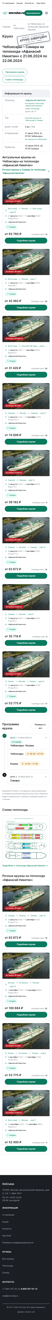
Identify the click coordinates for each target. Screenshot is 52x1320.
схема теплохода (32, 108)
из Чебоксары (19, 26)
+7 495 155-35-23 (11, 1289)
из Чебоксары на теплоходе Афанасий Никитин (38, 27)
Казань (11, 681)
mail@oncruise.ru (10, 1296)
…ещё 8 (30, 614)
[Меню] (46, 13)
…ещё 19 (12, 212)
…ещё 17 (42, 413)
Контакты (29, 3)
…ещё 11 (32, 279)
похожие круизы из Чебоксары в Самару (34, 119)
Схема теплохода (14, 79)
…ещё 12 (40, 681)
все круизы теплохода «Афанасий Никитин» (34, 104)
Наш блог (40, 3)
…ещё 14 (41, 547)
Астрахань (23, 983)
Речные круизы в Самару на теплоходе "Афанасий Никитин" (23, 171)
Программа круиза (14, 72)
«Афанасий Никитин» (35, 100)
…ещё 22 (12, 986)
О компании (8, 3)
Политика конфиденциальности (17, 1242)
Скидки (12, 227)
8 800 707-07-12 (29, 1289)
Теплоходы (7, 1265)
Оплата (5, 1272)
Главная (6, 26)
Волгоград (12, 208)
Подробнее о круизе (26, 240)
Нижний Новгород (29, 346)
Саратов (11, 413)
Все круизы (8, 1259)
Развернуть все (40, 726)
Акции (19, 3)
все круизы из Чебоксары (36, 139)
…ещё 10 (31, 480)
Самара (11, 547)
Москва (25, 208)
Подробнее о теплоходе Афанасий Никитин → (25, 865)
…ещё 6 (41, 346)
